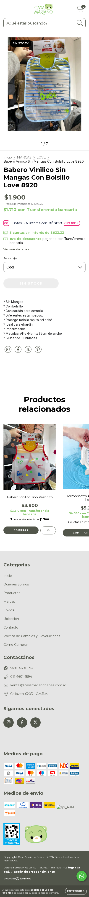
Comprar (21, 530)
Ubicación (11, 619)
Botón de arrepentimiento (34, 871)
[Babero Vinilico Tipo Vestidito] (48, 530)
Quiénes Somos (16, 584)
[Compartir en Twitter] (28, 351)
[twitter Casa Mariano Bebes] (35, 722)
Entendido (76, 891)
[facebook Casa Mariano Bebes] (22, 722)
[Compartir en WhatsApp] (8, 349)
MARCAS (24, 157)
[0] (79, 10)
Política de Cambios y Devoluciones (31, 636)
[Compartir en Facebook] (18, 351)
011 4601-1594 (21, 677)
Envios (8, 610)
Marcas (9, 602)
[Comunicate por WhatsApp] (81, 876)
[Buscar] (79, 23)
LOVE (41, 157)
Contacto (10, 627)
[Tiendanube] (17, 879)
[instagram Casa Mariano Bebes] (8, 722)
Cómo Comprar (15, 645)
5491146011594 (21, 668)
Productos (11, 593)
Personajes (10, 258)
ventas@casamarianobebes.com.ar (38, 685)
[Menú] (8, 9)
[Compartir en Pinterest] (38, 351)
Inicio (7, 157)
